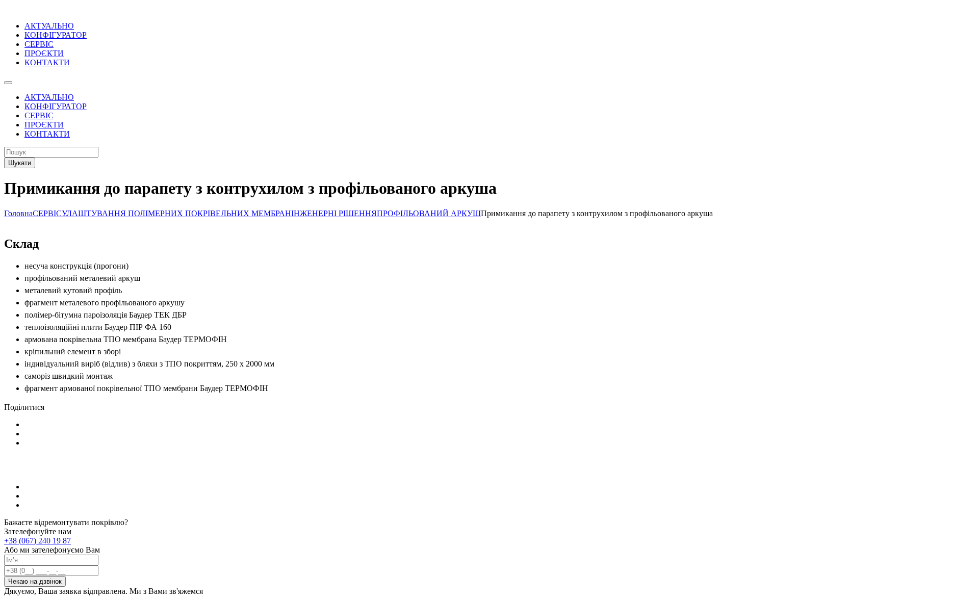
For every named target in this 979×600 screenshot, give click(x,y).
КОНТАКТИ (47, 62)
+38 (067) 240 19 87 (37, 540)
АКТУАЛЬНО (49, 25)
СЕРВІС (39, 44)
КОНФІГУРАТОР (55, 35)
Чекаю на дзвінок (35, 581)
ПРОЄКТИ (44, 53)
